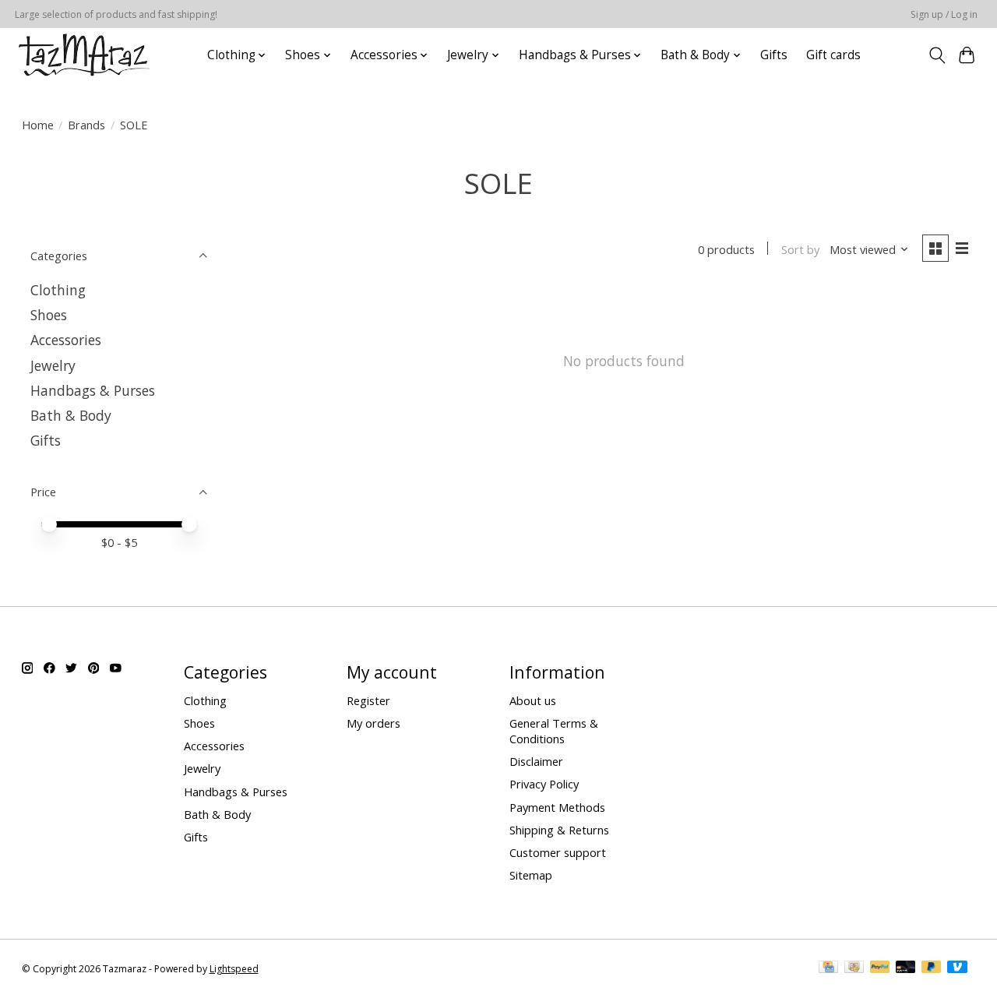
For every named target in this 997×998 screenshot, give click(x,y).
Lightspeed (234, 968)
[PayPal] (880, 968)
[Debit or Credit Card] (906, 968)
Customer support (557, 852)
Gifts (773, 55)
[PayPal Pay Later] (931, 968)
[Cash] (854, 968)
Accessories (65, 339)
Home (38, 124)
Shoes (48, 314)
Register (368, 700)
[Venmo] (957, 968)
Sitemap (530, 875)
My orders (373, 723)
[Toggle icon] (936, 55)
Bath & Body (70, 415)
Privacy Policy (544, 784)
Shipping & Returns (559, 830)
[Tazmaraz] (84, 55)
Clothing (58, 289)
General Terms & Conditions (553, 730)
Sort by (800, 249)
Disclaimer (536, 761)
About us (532, 700)
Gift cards (833, 55)
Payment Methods (557, 807)
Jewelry (53, 365)
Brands (86, 124)
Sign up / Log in (944, 14)
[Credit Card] (828, 968)
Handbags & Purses (92, 390)
